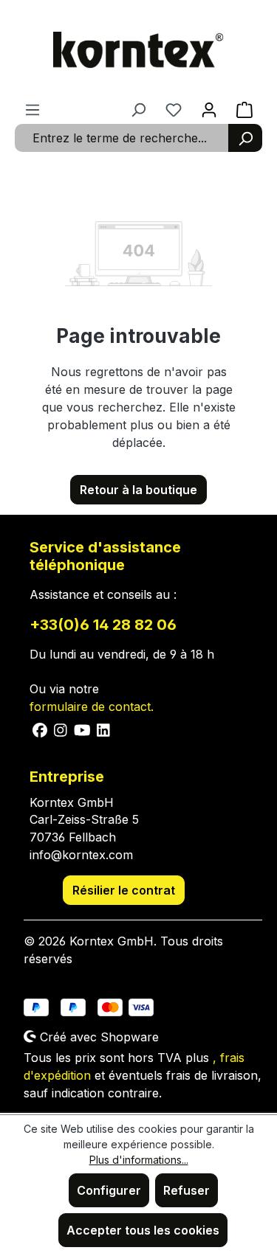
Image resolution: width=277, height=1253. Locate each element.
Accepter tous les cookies (142, 1230)
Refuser (186, 1190)
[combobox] (122, 138)
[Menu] (32, 109)
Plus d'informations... (138, 1159)
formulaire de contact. (92, 706)
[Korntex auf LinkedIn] (102, 729)
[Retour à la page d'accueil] (139, 50)
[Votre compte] (209, 109)
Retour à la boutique (138, 489)
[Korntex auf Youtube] (83, 729)
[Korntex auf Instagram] (61, 729)
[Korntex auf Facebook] (40, 729)
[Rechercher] (245, 138)
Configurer (109, 1190)
